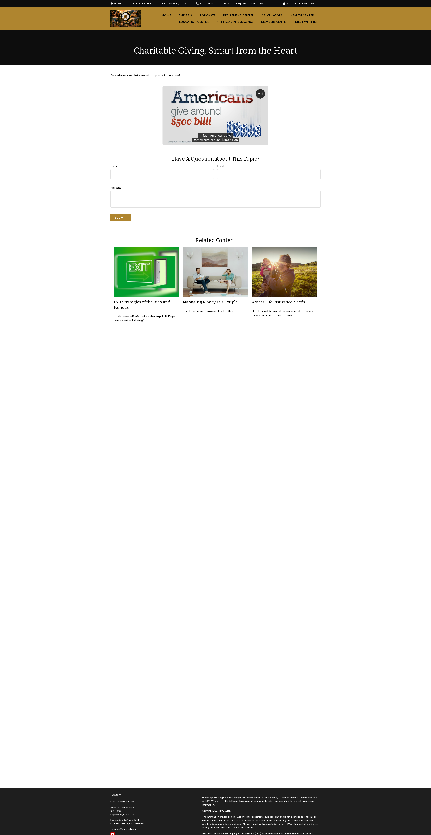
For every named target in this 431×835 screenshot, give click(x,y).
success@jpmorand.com (245, 3)
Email (220, 165)
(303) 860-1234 (209, 3)
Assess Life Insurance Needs (278, 302)
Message (115, 187)
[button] (166, 15)
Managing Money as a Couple (210, 302)
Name (114, 165)
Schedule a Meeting (301, 3)
